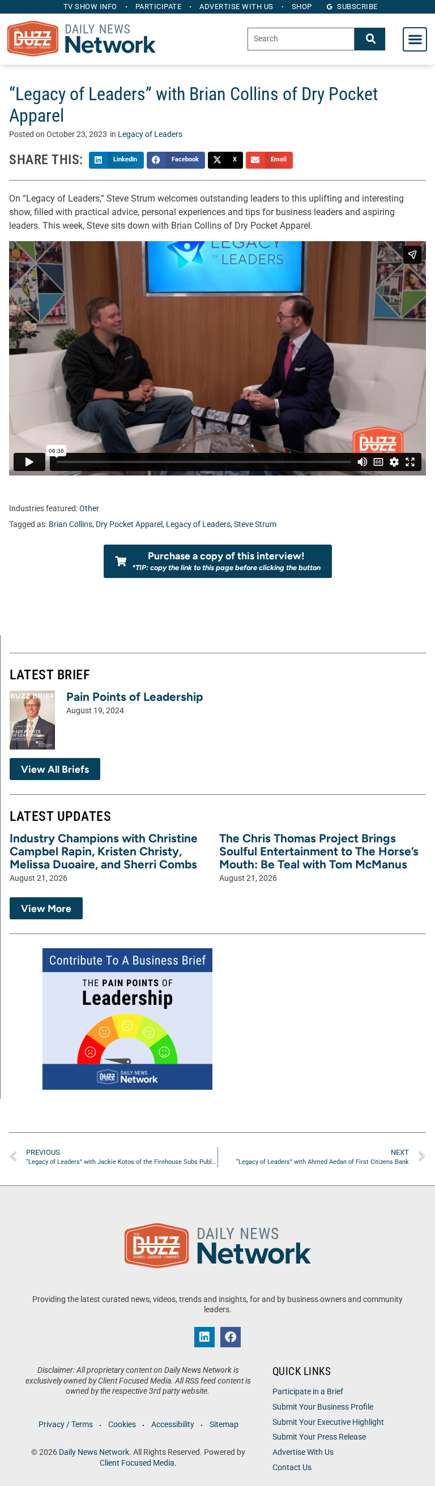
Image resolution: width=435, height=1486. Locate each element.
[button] (415, 39)
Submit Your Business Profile (322, 1407)
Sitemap (224, 1424)
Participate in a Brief (307, 1392)
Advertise (236, 6)
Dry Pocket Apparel (129, 524)
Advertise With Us (303, 1452)
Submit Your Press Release (319, 1437)
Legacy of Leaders (150, 134)
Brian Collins (70, 524)
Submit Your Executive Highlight (328, 1422)
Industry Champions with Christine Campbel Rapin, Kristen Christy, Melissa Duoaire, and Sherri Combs (104, 851)
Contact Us (292, 1467)
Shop (302, 6)
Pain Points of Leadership (134, 697)
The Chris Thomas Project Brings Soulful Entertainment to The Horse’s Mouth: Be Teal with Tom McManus (319, 851)
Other (89, 508)
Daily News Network (94, 1452)
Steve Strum (255, 524)
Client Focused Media (137, 1463)
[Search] (370, 39)
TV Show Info (90, 6)
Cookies (122, 1424)
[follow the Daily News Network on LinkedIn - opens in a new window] (204, 1337)
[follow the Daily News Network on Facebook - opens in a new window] (230, 1337)
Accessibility (172, 1424)
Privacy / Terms (66, 1424)
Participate (158, 6)
